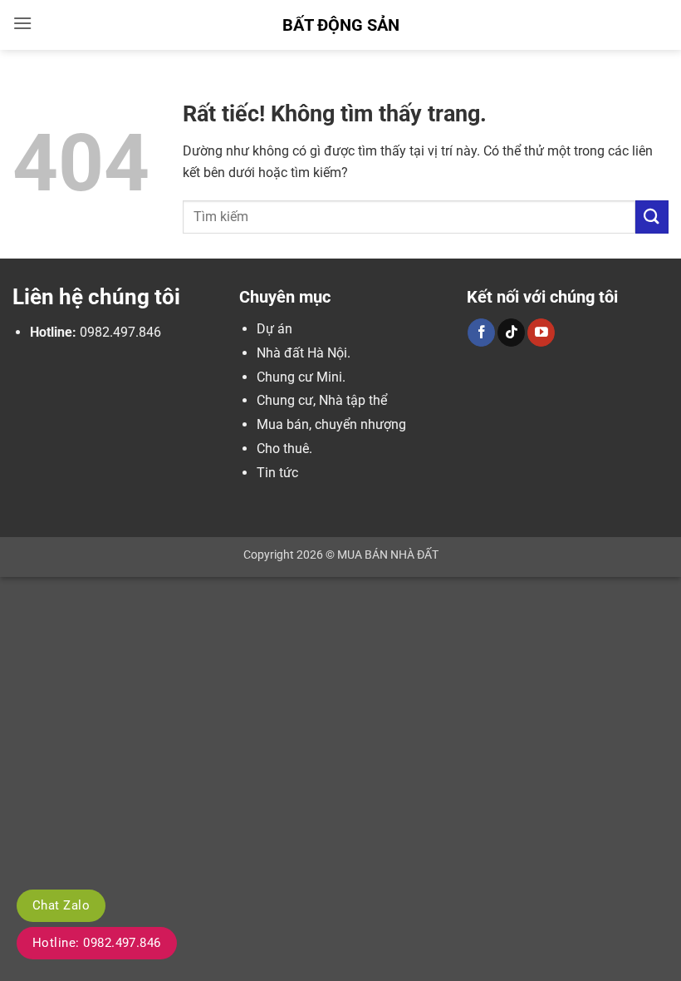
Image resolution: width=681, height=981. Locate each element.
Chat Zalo (61, 905)
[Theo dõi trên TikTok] (511, 332)
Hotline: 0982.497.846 (96, 942)
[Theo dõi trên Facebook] (481, 332)
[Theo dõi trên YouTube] (541, 332)
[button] (22, 22)
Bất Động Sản (340, 25)
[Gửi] (652, 216)
